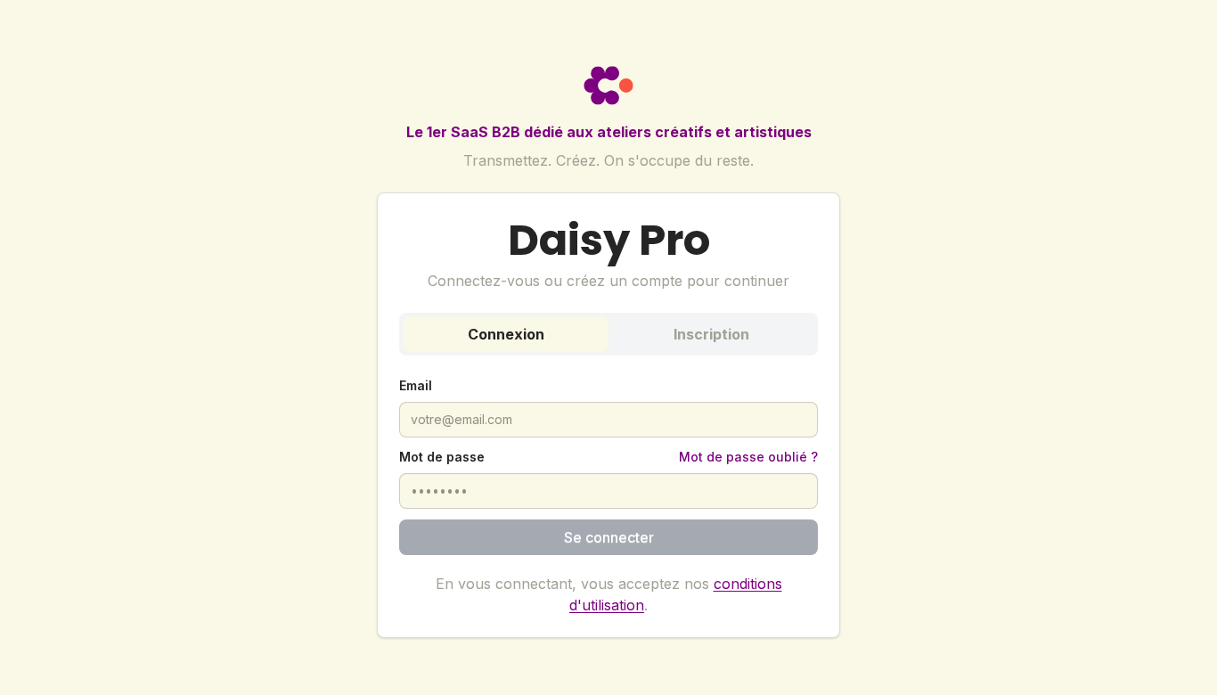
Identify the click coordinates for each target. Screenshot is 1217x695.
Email (415, 385)
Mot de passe (442, 456)
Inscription (711, 334)
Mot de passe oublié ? (748, 456)
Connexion (506, 334)
